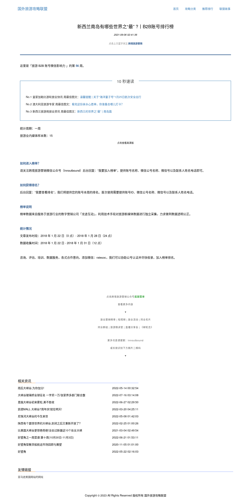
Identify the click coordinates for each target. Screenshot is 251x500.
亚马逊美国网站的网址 (30, 477)
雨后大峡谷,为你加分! (31, 388)
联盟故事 (224, 9)
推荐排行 (207, 9)
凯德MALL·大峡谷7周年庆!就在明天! (40, 409)
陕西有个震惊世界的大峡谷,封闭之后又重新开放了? (49, 423)
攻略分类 (190, 9)
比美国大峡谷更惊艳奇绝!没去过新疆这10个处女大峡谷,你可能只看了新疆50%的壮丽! (50, 430)
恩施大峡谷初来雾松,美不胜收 (36, 402)
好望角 (22, 451)
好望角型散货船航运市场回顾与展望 (40, 444)
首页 (176, 9)
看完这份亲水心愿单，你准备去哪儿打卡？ (98, 104)
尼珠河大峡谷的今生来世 (33, 416)
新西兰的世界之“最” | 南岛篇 (94, 111)
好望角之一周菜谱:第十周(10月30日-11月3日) (46, 437)
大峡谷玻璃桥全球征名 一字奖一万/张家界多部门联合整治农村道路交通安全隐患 (51, 395)
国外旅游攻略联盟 (32, 8)
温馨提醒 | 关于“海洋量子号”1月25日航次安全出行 (110, 97)
